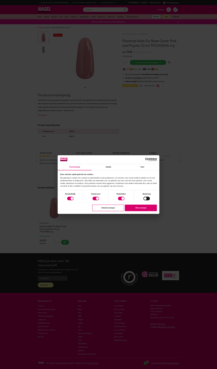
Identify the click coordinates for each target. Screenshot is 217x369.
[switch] (96, 198)
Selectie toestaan (108, 208)
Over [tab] (142, 167)
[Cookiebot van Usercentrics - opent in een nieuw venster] (147, 159)
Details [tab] (108, 167)
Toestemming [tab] (74, 167)
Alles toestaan (140, 208)
